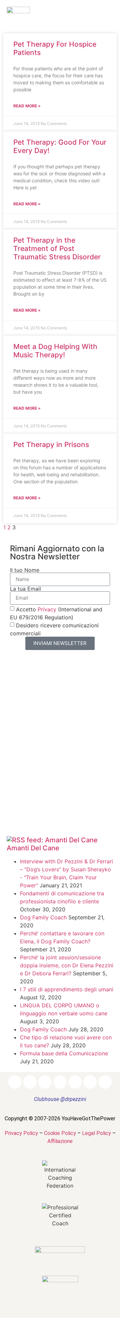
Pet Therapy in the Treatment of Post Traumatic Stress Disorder (57, 248)
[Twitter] (60, 1082)
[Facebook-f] (15, 1082)
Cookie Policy (60, 1133)
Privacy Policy (21, 1133)
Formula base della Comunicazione (64, 1053)
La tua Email (25, 588)
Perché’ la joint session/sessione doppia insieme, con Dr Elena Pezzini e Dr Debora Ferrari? (66, 965)
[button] (102, 14)
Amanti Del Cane (33, 848)
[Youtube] (75, 1082)
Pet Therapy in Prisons (51, 444)
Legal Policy (96, 1133)
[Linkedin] (45, 1082)
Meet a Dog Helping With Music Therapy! (55, 350)
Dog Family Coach (43, 917)
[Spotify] (90, 1082)
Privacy (47, 609)
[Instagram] (30, 1082)
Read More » (27, 105)
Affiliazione (60, 1141)
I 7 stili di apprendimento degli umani (66, 989)
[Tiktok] (105, 1082)
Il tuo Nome (24, 570)
